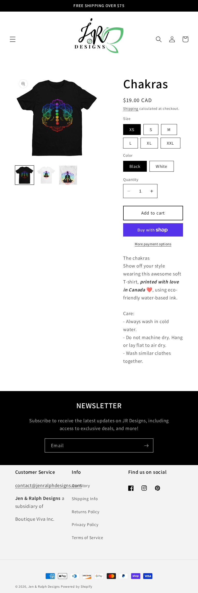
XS (131, 129)
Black (135, 166)
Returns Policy (85, 511)
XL (149, 143)
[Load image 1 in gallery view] (24, 175)
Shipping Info (85, 498)
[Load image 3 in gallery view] (68, 175)
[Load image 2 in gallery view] (46, 175)
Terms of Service (87, 537)
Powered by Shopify (76, 586)
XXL (170, 143)
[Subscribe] (146, 445)
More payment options (153, 244)
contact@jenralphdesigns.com (48, 485)
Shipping (130, 108)
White (161, 166)
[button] (12, 39)
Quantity (130, 179)
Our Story (81, 485)
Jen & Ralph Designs (44, 586)
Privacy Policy (85, 524)
